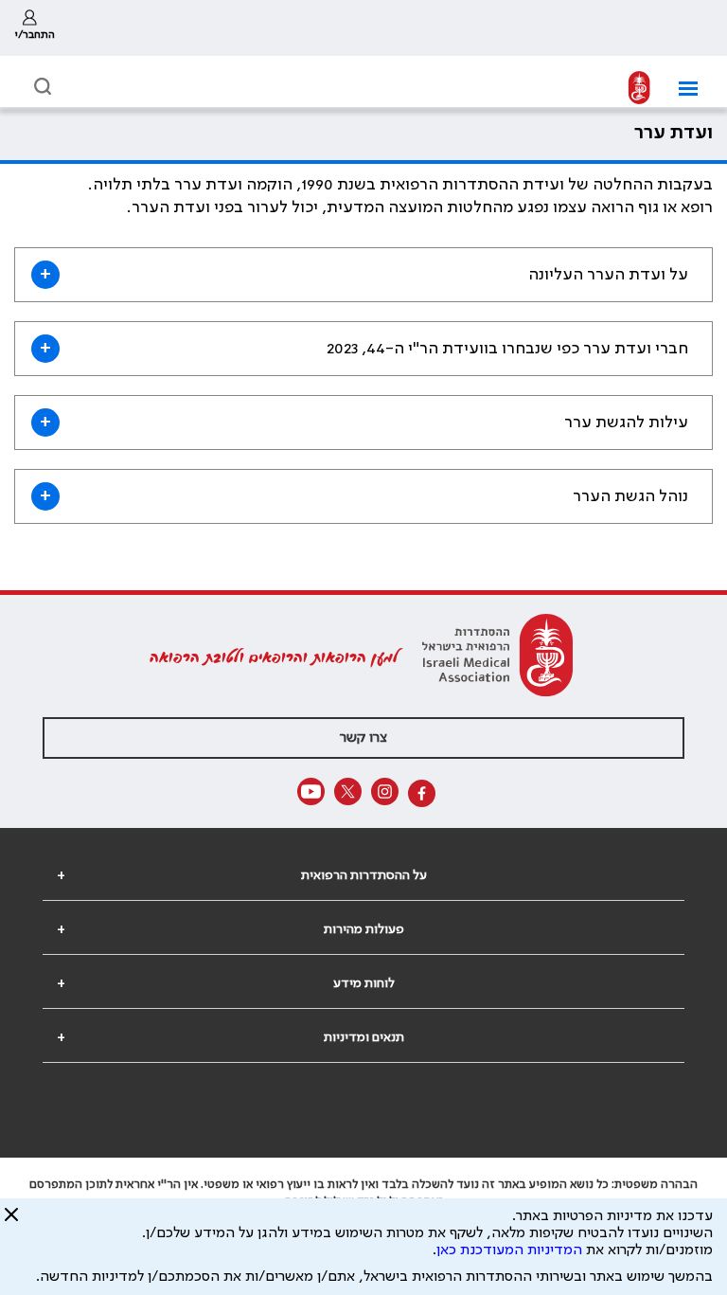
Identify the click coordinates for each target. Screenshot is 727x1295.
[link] (34, 27)
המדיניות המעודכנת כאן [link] (509, 1250)
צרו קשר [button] (363, 738)
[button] (681, 88)
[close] (11, 1222)
